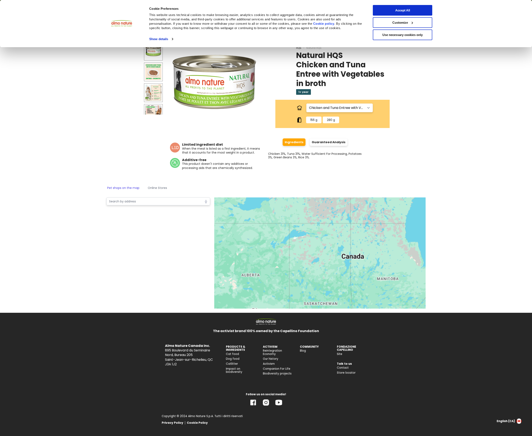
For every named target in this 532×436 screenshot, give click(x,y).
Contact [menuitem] (343, 368)
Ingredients (294, 142)
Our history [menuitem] (270, 359)
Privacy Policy (172, 423)
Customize (400, 22)
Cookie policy (323, 23)
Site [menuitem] (339, 354)
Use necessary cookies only (402, 35)
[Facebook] (253, 406)
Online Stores (157, 188)
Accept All (402, 10)
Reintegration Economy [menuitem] (272, 352)
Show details (158, 39)
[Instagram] (266, 406)
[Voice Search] (205, 201)
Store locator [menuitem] (346, 373)
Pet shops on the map (123, 188)
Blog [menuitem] (303, 351)
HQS (298, 48)
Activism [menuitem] (269, 364)
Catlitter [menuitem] (232, 364)
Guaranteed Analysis (328, 142)
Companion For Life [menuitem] (276, 369)
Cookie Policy (197, 423)
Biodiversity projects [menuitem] (277, 374)
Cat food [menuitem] (232, 354)
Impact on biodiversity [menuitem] (234, 370)
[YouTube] (278, 406)
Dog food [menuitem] (232, 359)
